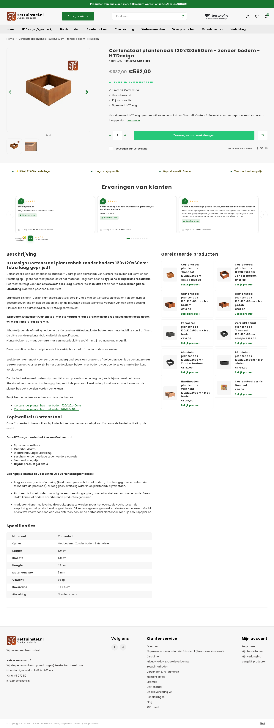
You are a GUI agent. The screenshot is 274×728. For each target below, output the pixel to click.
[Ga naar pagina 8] (144, 238)
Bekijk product (190, 284)
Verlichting (238, 29)
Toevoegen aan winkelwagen (194, 135)
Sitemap (152, 682)
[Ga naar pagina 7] (142, 238)
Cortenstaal (154, 687)
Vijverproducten (183, 29)
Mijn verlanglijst (251, 656)
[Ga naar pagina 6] (140, 238)
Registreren (249, 646)
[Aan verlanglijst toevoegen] (262, 135)
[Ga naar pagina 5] (137, 238)
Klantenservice (156, 677)
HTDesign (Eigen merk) (37, 29)
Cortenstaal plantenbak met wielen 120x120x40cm (46, 409)
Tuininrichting (124, 29)
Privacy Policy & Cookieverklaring (168, 661)
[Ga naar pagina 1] (128, 238)
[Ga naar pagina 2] (131, 238)
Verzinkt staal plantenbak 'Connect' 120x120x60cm (245, 328)
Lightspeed (63, 723)
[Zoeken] (183, 16)
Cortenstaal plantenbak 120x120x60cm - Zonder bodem (246, 270)
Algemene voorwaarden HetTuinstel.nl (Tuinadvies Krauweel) (185, 651)
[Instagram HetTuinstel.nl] (123, 647)
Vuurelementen (212, 29)
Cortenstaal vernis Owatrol (249, 383)
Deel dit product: (240, 148)
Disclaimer (153, 656)
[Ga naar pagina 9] (146, 238)
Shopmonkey (91, 723)
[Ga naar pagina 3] (133, 238)
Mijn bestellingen (252, 651)
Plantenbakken (97, 29)
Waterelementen (153, 29)
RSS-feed (153, 707)
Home (11, 29)
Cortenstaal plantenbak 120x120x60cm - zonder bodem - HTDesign (58, 38)
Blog (149, 702)
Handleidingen (156, 697)
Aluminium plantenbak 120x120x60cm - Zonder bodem (192, 358)
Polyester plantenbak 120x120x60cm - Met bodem (195, 328)
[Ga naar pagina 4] (135, 238)
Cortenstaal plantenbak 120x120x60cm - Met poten (249, 299)
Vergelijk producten (254, 661)
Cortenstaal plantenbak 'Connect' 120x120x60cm (191, 270)
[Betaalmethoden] (262, 723)
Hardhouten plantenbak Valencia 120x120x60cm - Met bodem (195, 389)
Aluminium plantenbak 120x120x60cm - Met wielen (249, 358)
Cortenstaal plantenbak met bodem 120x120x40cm (47, 405)
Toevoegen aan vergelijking (130, 148)
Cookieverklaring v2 (159, 692)
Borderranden (69, 29)
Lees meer (133, 120)
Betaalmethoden (157, 666)
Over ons (152, 646)
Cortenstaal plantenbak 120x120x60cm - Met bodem (195, 299)
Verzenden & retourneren (163, 672)
